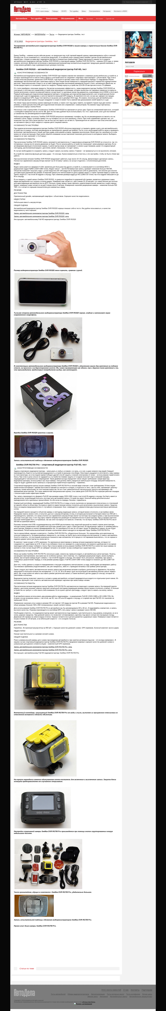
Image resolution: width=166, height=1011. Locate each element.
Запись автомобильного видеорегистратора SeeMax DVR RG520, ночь (41, 216)
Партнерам (147, 990)
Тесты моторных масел (115, 994)
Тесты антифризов (133, 994)
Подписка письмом (133, 76)
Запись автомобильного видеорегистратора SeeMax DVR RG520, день (41, 213)
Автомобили (21, 18)
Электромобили (94, 11)
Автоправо (99, 18)
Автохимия (104, 996)
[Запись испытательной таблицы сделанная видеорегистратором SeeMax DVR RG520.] (34, 457)
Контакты (135, 990)
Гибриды (55, 11)
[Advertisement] (66, 949)
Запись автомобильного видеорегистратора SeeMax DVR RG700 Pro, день (43, 647)
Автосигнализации (98, 994)
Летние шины (147, 994)
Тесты (51, 34)
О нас (126, 990)
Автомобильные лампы (118, 996)
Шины (84, 11)
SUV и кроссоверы (42, 11)
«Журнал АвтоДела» (88, 1002)
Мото (80, 18)
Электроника (51, 18)
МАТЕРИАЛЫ (40, 34)
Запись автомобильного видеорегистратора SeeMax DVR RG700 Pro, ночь (43, 650)
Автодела (130, 62)
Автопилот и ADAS (120, 11)
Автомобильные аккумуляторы (140, 996)
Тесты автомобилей (58, 994)
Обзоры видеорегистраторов (78, 994)
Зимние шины (92, 996)
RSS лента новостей (111, 990)
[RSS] (44, 2)
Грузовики (89, 18)
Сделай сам (110, 18)
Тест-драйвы (74, 11)
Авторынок (107, 11)
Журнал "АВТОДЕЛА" (22, 34)
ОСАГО (63, 11)
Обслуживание (67, 18)
